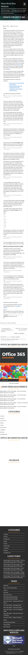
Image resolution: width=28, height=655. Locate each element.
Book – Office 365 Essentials (10, 587)
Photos (5, 620)
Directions (5, 592)
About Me (5, 585)
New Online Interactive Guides (10, 599)
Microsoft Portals (7, 594)
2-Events (2, 418)
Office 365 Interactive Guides (10, 597)
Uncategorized (3, 434)
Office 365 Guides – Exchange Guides (12, 605)
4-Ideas (2, 423)
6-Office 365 (3, 427)
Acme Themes (18, 652)
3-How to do (3, 420)
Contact (5, 590)
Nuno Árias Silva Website (14, 387)
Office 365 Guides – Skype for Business (12, 617)
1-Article (2, 416)
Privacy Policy (6, 624)
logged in (8, 336)
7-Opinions (2, 429)
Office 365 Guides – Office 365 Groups (12, 607)
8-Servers (2, 432)
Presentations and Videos (9, 622)
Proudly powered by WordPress (11, 651)
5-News (2, 425)
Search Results (6, 626)
